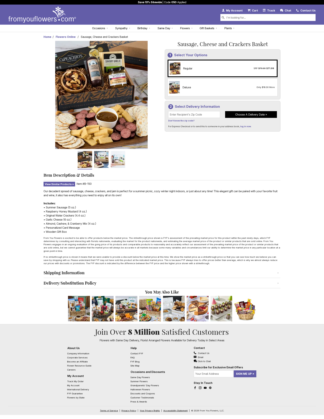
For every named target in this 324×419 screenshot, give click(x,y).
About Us (73, 348)
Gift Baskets (207, 28)
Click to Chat (204, 361)
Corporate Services (77, 357)
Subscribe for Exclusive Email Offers (218, 367)
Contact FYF (136, 353)
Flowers (185, 28)
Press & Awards (138, 401)
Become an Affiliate (77, 361)
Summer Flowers (139, 381)
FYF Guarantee (75, 393)
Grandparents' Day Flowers (144, 385)
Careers (71, 370)
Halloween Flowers (140, 389)
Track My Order (75, 381)
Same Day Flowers (140, 377)
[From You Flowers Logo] (42, 15)
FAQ (132, 357)
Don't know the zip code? (181, 120)
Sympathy (121, 28)
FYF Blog (135, 361)
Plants (228, 28)
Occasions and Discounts (148, 372)
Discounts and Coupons (142, 393)
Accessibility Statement (175, 410)
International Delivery (78, 389)
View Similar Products (58, 184)
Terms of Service (109, 410)
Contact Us (203, 353)
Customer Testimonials (142, 397)
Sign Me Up (244, 373)
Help (134, 348)
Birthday (142, 28)
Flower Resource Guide (79, 365)
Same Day (163, 28)
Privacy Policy (129, 410)
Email (200, 357)
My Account (75, 376)
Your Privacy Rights (150, 410)
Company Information (78, 353)
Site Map (135, 365)
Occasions (98, 28)
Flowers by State (76, 397)
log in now (245, 126)
